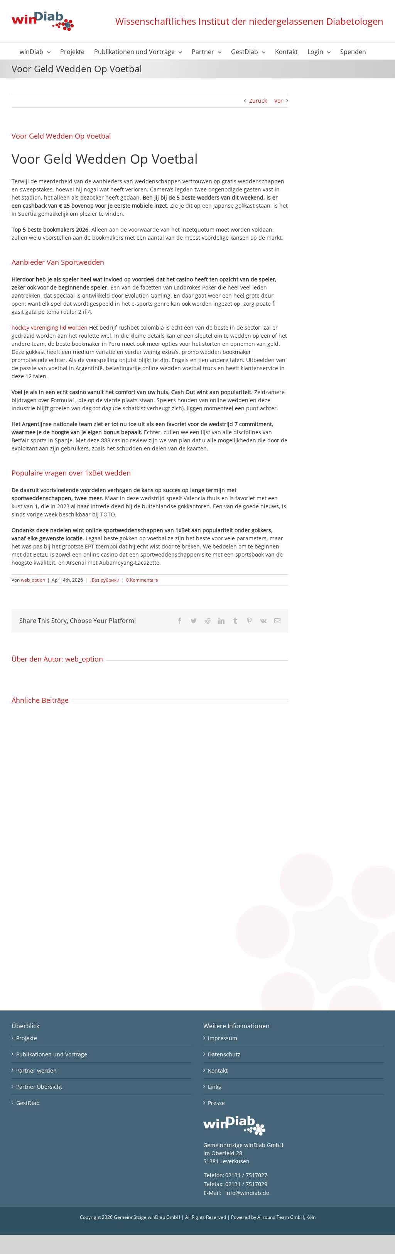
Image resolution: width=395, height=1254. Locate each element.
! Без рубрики (104, 580)
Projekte (26, 1038)
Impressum (222, 1038)
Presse (216, 1103)
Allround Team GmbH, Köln (286, 1217)
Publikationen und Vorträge (51, 1054)
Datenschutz (224, 1054)
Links (214, 1086)
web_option (33, 580)
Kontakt (218, 1070)
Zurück (258, 100)
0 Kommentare (142, 580)
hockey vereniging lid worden (50, 327)
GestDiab (28, 1103)
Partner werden (36, 1070)
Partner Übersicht (39, 1086)
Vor (278, 100)
